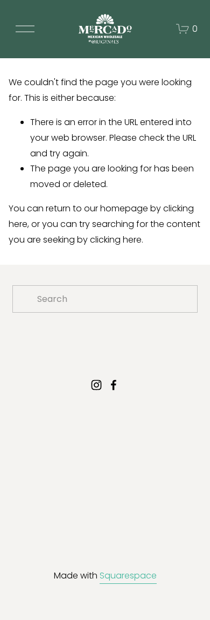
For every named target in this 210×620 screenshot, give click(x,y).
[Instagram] (96, 385)
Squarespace (128, 575)
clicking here (116, 239)
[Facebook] (113, 385)
